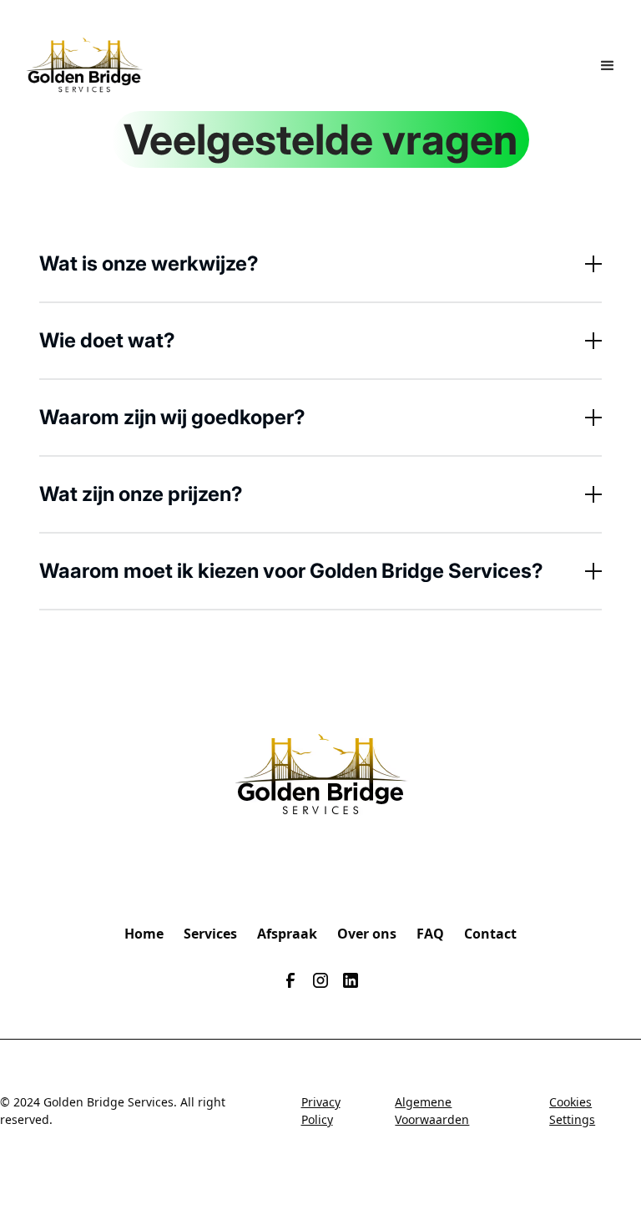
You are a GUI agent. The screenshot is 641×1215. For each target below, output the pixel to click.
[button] (608, 66)
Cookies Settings (572, 1110)
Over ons (366, 933)
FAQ (430, 933)
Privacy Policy (321, 1110)
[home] (84, 66)
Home (144, 933)
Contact (490, 933)
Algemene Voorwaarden (432, 1110)
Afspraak (287, 933)
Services (210, 933)
